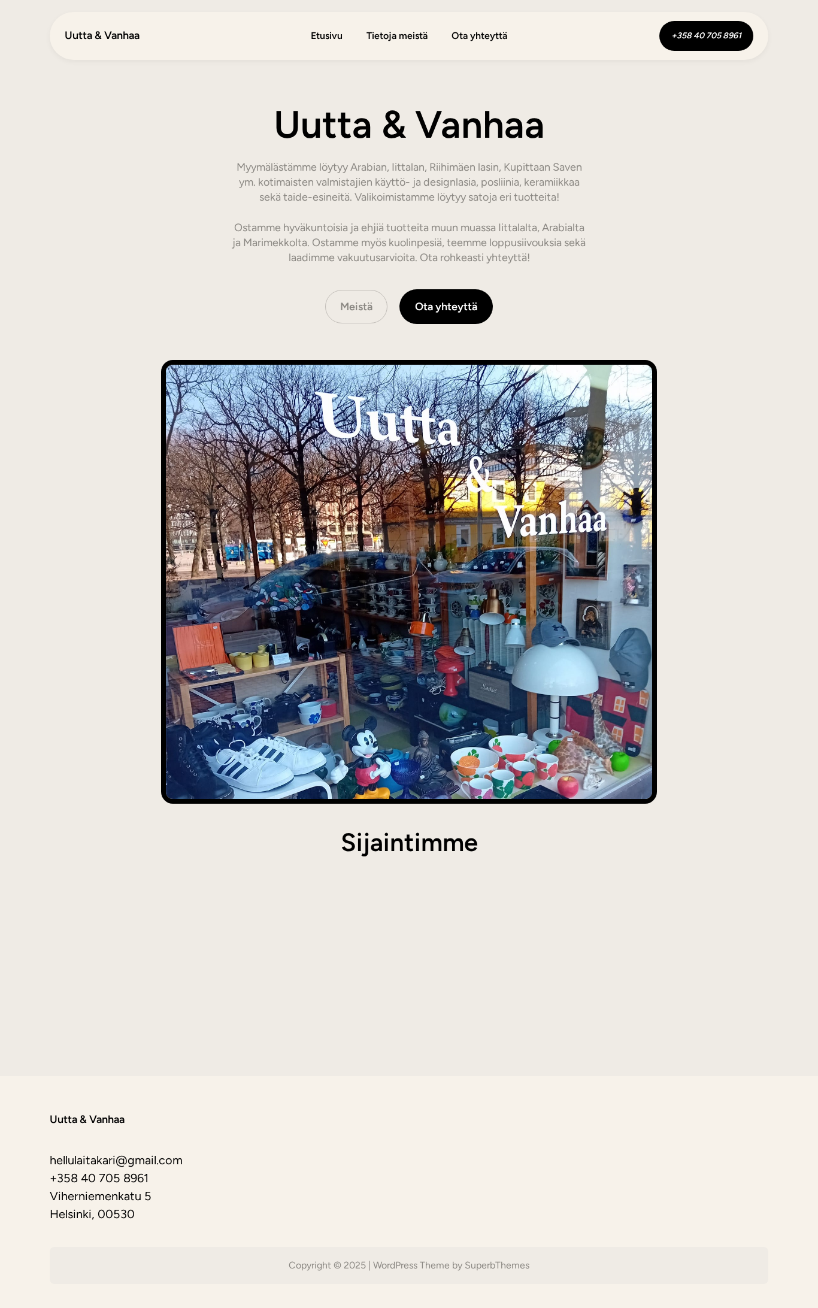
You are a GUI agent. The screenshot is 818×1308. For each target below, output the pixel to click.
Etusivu (327, 35)
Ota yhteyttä (446, 306)
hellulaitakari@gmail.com (116, 1160)
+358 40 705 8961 (99, 1178)
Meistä (356, 306)
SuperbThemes (497, 1265)
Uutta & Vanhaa (102, 35)
